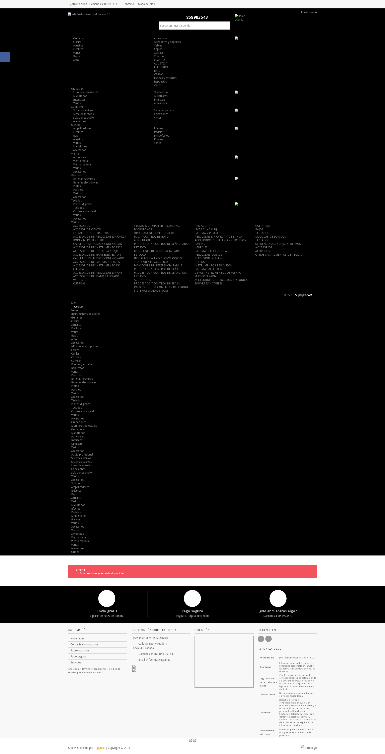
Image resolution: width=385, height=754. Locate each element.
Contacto (128, 4)
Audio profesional (82, 454)
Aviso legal (73, 669)
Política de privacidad (90, 672)
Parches (78, 189)
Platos (77, 186)
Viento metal (80, 160)
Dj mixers (159, 99)
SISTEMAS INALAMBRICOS (151, 290)
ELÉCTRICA (161, 67)
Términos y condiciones (94, 669)
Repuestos (160, 81)
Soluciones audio (83, 117)
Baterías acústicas (84, 178)
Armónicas (79, 157)
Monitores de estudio (86, 92)
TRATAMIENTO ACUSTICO (151, 261)
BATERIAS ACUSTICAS (209, 269)
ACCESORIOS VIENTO (87, 229)
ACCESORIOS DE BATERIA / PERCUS (96, 261)
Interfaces (79, 99)
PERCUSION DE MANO (209, 258)
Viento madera (82, 164)
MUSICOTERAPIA (206, 276)
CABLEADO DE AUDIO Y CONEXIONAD (97, 243)
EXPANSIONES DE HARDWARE (92, 233)
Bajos (76, 56)
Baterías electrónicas (85, 182)
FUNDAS (200, 243)
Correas (158, 52)
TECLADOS (262, 233)
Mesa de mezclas (83, 114)
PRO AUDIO (202, 225)
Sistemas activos (83, 110)
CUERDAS (79, 283)
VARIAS (159, 74)
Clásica (77, 41)
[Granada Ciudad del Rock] (161, 670)
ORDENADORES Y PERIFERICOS (154, 233)
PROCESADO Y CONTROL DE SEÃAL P (158, 269)
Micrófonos (80, 96)
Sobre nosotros (79, 650)
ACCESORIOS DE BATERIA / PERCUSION (220, 240)
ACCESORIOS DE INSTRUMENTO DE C (97, 247)
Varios (157, 85)
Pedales (158, 132)
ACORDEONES (264, 251)
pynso (100, 747)
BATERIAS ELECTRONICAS (212, 251)
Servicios (75, 662)
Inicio (74, 310)
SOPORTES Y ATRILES (209, 283)
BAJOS (259, 229)
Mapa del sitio (146, 4)
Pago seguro (78, 656)
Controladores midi (84, 211)
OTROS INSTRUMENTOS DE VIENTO (218, 272)
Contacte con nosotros (84, 644)
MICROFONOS (143, 229)
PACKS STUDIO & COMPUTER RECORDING (161, 287)
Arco (76, 59)
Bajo (76, 135)
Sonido (75, 483)
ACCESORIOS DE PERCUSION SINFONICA (99, 236)
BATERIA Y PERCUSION (209, 233)
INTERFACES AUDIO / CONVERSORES (158, 258)
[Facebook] (261, 639)
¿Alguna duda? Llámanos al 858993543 (94, 4)
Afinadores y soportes (167, 41)
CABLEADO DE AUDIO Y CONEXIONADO (98, 258)
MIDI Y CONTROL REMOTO (151, 236)
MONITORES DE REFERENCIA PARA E (158, 265)
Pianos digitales (82, 204)
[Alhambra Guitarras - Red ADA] (161, 666)
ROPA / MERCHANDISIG (88, 240)
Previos (158, 139)
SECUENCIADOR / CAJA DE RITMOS (278, 243)
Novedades (77, 638)
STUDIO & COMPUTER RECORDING (157, 225)
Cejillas (158, 49)
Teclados (78, 207)
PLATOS (200, 261)
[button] (240, 19)
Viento (75, 530)
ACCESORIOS (81, 225)
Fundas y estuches (165, 78)
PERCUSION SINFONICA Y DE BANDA (218, 236)
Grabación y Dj (80, 422)
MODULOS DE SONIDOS (270, 236)
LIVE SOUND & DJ (206, 229)
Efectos (158, 128)
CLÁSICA (159, 59)
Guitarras (78, 38)
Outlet (75, 551)
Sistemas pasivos (164, 110)
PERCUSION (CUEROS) (209, 254)
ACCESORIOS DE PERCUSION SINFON (97, 272)
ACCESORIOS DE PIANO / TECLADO (96, 276)
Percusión (77, 375)
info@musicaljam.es (158, 659)
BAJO (157, 70)
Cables (158, 45)
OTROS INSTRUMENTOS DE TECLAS (278, 254)
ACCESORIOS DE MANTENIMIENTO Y (97, 254)
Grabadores (161, 92)
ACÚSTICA (160, 63)
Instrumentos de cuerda (85, 314)
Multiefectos (161, 135)
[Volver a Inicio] (69, 559)
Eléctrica (78, 49)
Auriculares (160, 96)
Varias (76, 52)
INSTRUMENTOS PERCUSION (213, 265)
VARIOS (78, 279)
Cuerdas (159, 56)
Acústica (78, 45)
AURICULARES (143, 240)
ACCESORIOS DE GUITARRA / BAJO (95, 251)
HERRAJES (201, 247)
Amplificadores (82, 128)
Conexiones (161, 114)
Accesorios (160, 38)
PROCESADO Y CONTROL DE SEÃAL (157, 283)
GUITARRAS (263, 225)
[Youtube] (268, 639)
